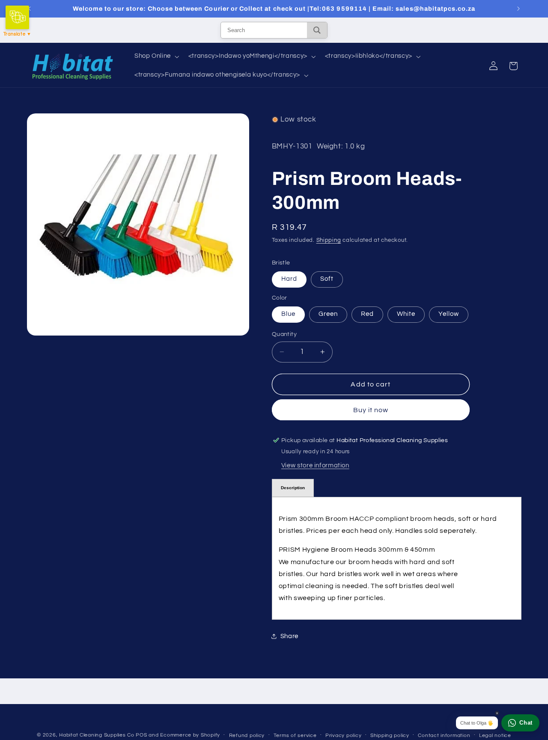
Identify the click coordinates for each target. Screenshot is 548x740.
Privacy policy (343, 735)
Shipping (328, 240)
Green (328, 314)
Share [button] (289, 636)
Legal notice (495, 735)
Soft (327, 279)
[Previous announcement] (29, 8)
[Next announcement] (518, 8)
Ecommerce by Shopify (190, 735)
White (406, 314)
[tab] (293, 487)
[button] (156, 56)
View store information (315, 465)
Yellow (448, 314)
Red (367, 314)
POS (141, 735)
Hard (289, 279)
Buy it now (371, 409)
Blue (288, 314)
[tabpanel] (396, 557)
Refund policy (247, 735)
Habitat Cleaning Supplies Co (96, 735)
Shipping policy (389, 735)
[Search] (317, 30)
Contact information (444, 735)
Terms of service (295, 735)
